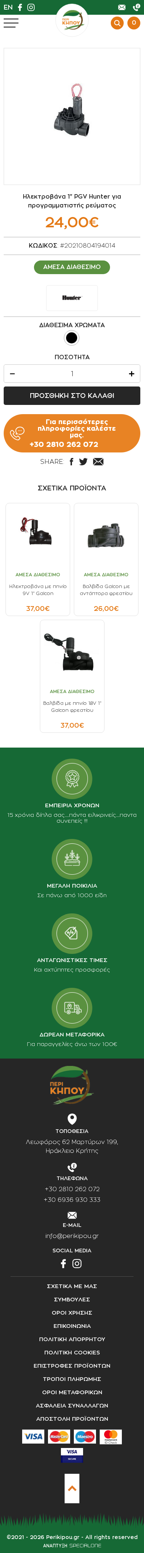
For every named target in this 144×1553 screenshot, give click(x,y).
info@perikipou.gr (72, 1236)
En (8, 7)
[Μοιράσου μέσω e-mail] (98, 461)
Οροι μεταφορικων (72, 1392)
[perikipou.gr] (72, 20)
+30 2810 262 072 (72, 1189)
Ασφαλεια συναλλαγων (72, 1406)
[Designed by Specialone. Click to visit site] (72, 1545)
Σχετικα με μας (72, 1286)
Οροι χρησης (72, 1313)
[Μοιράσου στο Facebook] (71, 461)
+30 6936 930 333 (72, 1200)
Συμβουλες (72, 1299)
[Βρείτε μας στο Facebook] (21, 7)
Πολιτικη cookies (72, 1353)
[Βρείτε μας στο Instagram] (32, 7)
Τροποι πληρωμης (72, 1379)
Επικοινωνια (72, 1326)
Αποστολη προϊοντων (72, 1419)
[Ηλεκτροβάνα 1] (72, 116)
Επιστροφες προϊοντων (72, 1366)
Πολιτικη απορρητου (72, 1339)
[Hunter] (72, 298)
